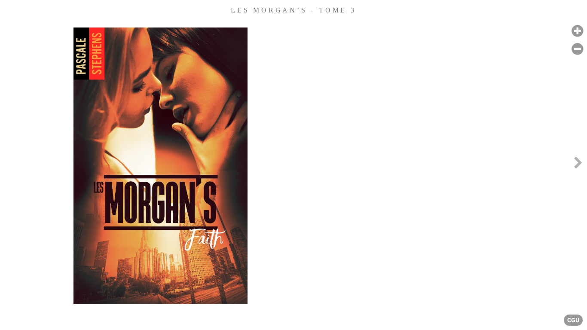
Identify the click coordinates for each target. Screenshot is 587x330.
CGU (573, 320)
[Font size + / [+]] (577, 31)
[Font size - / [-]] (577, 49)
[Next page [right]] (578, 165)
